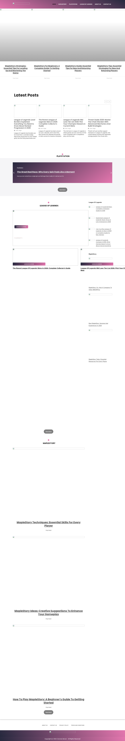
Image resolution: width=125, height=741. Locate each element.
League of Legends (86, 4)
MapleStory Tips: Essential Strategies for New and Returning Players (109, 68)
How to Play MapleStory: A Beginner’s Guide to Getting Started (48, 700)
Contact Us (107, 4)
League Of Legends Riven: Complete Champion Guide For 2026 (104, 209)
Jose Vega (18, 130)
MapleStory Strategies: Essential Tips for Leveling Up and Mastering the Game (15, 69)
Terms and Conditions (77, 725)
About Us (98, 4)
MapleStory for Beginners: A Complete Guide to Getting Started (47, 68)
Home (54, 4)
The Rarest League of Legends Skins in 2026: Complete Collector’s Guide (48, 123)
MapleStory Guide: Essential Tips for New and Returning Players (78, 68)
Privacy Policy (64, 725)
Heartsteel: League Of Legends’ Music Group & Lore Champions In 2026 (103, 220)
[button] (14, 173)
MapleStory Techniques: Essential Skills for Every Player (49, 523)
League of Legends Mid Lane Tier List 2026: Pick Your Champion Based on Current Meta (74, 123)
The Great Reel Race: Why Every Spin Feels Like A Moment (46, 172)
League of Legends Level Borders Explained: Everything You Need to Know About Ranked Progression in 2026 (24, 124)
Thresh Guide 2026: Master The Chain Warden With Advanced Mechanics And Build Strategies (99, 123)
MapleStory (62, 4)
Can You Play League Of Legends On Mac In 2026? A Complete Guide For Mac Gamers (104, 232)
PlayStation (73, 4)
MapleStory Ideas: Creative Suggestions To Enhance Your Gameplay (48, 612)
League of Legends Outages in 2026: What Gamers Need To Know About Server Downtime (103, 243)
